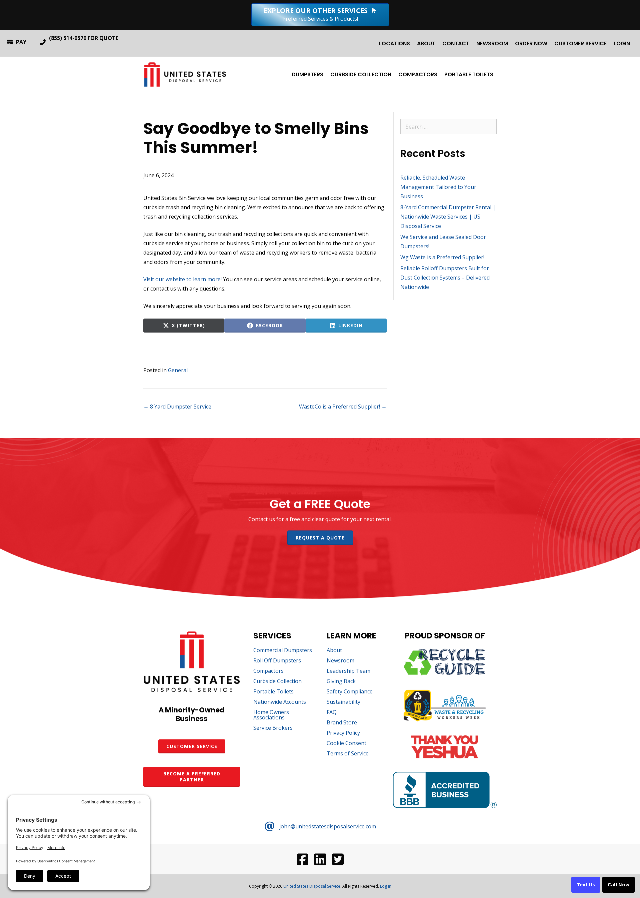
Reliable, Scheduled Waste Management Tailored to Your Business (438, 187)
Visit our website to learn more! (182, 279)
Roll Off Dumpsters (277, 661)
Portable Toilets (468, 74)
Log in (385, 886)
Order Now (531, 43)
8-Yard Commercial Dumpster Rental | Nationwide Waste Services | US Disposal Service (448, 217)
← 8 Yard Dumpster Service (177, 406)
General (178, 370)
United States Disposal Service (311, 886)
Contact (455, 43)
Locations (394, 43)
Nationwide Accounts (279, 702)
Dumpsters (307, 74)
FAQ (332, 712)
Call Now (618, 884)
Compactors (417, 74)
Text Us (586, 884)
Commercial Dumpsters (282, 650)
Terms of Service (348, 754)
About (426, 43)
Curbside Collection (360, 74)
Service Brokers (273, 728)
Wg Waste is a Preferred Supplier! (442, 257)
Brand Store (342, 723)
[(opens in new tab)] (444, 674)
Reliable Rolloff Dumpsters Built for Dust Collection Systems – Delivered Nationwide (445, 278)
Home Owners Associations (271, 715)
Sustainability (343, 702)
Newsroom (492, 43)
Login (622, 43)
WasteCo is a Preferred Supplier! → (343, 406)
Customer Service (580, 43)
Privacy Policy (343, 733)
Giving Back (341, 681)
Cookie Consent (346, 743)
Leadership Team (348, 671)
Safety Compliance (350, 692)
